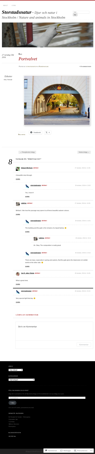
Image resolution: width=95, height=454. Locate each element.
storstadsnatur (31, 66)
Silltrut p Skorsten (14, 424)
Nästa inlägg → (84, 152)
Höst (5, 79)
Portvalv (9, 79)
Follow (12, 403)
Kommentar (83, 345)
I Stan (14, 5)
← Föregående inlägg (27, 152)
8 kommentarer (86, 66)
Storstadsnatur (16, 12)
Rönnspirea (12, 426)
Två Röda (11, 421)
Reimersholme (43, 66)
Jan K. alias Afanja (27, 273)
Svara (18, 179)
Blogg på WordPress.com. (34, 451)
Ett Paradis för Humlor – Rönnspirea (19, 417)
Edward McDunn (27, 168)
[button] (57, 100)
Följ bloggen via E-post (19, 390)
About (5, 5)
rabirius (23, 203)
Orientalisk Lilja (13, 419)
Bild (20, 54)
